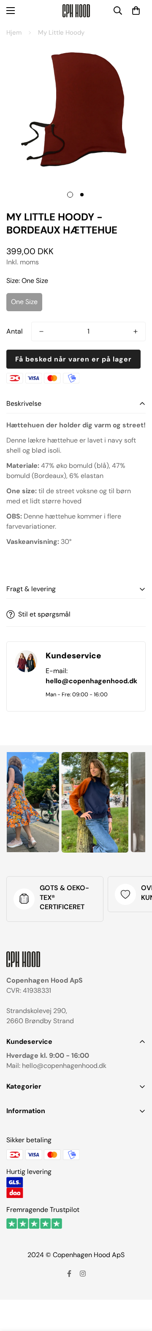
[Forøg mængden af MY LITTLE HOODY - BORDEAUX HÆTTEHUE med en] (135, 331)
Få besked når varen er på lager (73, 359)
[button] (136, 10)
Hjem (14, 32)
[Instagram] (82, 1273)
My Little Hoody (61, 32)
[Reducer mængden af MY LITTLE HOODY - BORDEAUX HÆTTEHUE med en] (41, 331)
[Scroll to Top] (136, 1286)
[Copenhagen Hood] (76, 11)
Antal (14, 331)
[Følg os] (69, 1273)
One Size (24, 301)
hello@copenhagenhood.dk (91, 680)
